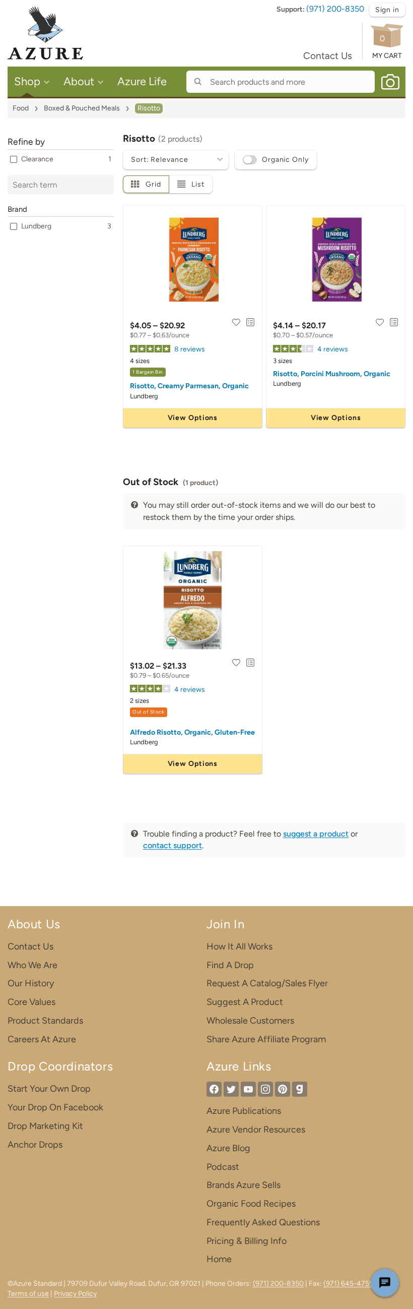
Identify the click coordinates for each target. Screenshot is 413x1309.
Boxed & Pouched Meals (82, 108)
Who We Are (32, 965)
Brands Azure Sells (243, 1185)
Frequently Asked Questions (263, 1222)
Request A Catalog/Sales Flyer (267, 983)
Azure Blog (228, 1148)
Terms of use (28, 1293)
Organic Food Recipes (251, 1203)
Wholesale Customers (250, 1020)
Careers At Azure (42, 1039)
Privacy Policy (75, 1293)
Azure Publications (243, 1110)
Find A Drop (230, 965)
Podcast (222, 1166)
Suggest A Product (244, 1001)
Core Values (31, 1001)
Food (21, 108)
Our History (31, 983)
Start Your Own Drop (49, 1088)
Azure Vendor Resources (255, 1129)
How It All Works (239, 946)
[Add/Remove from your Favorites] (236, 322)
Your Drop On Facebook (55, 1107)
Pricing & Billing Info (246, 1240)
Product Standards (45, 1020)
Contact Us (327, 56)
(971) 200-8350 (335, 9)
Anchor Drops (35, 1144)
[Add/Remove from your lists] (250, 322)
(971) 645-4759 (348, 1283)
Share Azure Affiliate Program (266, 1039)
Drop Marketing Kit (45, 1126)
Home (219, 1259)
